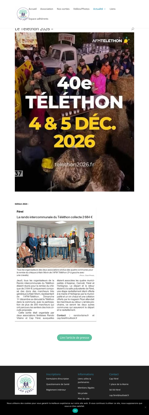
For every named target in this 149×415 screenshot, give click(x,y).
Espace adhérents (38, 19)
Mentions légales (86, 387)
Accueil (33, 9)
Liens (113, 9)
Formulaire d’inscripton (57, 378)
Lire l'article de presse (74, 338)
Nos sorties (63, 9)
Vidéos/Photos (81, 9)
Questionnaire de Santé (57, 384)
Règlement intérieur (56, 389)
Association (46, 9)
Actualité (98, 9)
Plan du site (83, 398)
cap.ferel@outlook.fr (119, 395)
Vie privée (82, 393)
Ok (75, 410)
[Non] (145, 407)
